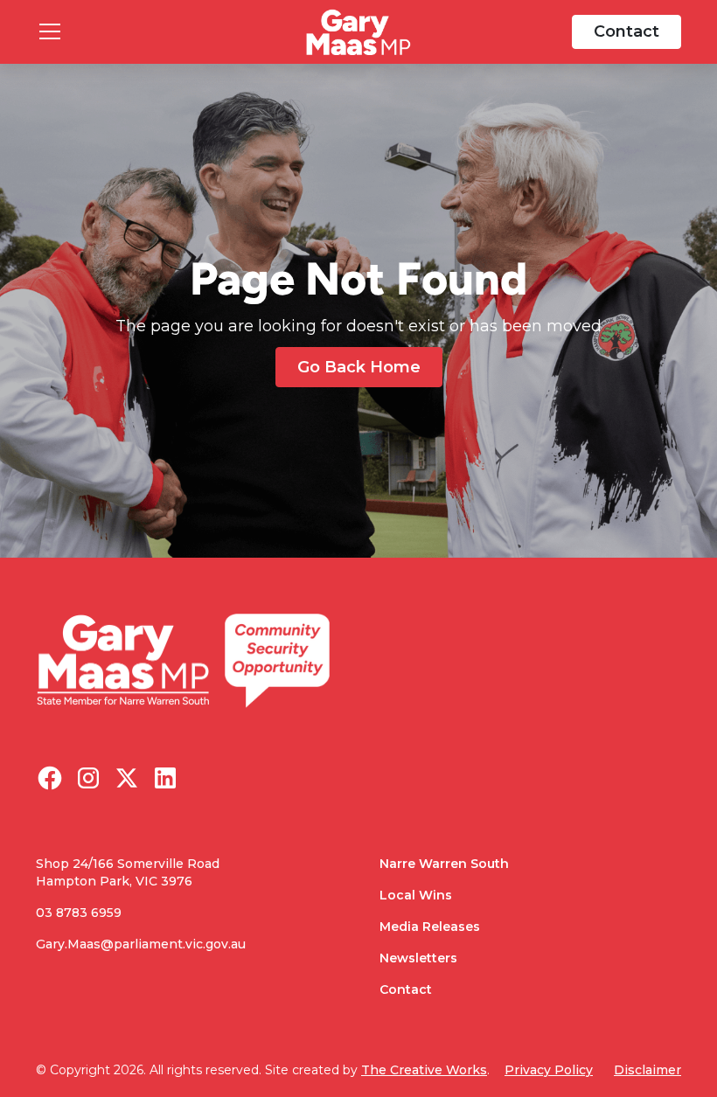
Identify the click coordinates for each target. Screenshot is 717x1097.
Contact (626, 31)
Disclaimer (647, 1070)
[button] (160, 31)
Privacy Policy (549, 1070)
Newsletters (418, 958)
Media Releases (429, 926)
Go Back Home (359, 367)
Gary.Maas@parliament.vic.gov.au (141, 944)
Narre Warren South (444, 863)
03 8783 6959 (79, 912)
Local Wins (415, 895)
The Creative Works (424, 1070)
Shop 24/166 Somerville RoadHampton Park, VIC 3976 (127, 872)
